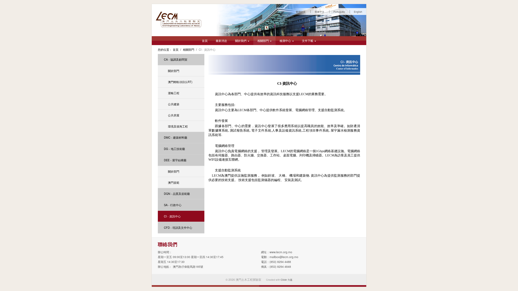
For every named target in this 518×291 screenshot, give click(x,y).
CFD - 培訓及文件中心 (178, 228)
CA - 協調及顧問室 (175, 59)
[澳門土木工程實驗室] (178, 20)
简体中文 (319, 11)
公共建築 (173, 104)
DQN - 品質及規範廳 (177, 194)
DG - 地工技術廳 (174, 149)
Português (339, 11)
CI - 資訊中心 (172, 216)
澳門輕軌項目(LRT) (180, 82)
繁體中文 (301, 11)
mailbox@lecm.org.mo (284, 257)
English (358, 11)
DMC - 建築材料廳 (175, 137)
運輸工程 (173, 93)
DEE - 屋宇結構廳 (175, 160)
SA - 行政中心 (173, 205)
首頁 (205, 41)
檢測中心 (286, 41)
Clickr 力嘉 (286, 279)
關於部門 (173, 71)
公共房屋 (173, 115)
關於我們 (241, 41)
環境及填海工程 (178, 126)
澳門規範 (173, 182)
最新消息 (221, 41)
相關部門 (263, 41)
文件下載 (308, 41)
